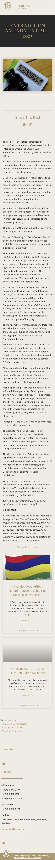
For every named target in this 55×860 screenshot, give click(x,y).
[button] (49, 6)
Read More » (27, 621)
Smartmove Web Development (27, 857)
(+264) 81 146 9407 (10, 789)
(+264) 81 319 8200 (10, 809)
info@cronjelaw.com (11, 798)
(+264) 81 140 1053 (10, 794)
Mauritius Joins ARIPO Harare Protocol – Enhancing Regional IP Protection (27, 590)
